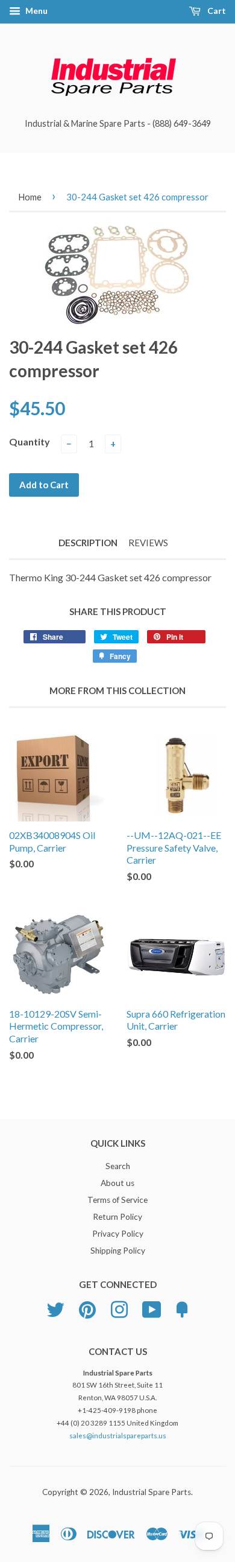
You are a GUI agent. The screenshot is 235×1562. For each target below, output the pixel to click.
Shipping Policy (117, 1250)
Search (117, 1166)
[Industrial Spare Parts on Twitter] (55, 1308)
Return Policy (117, 1217)
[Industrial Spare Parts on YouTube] (151, 1308)
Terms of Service (117, 1200)
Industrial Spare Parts (151, 1492)
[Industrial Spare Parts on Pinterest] (87, 1308)
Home (30, 196)
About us (117, 1183)
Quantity (29, 441)
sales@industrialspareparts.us (117, 1435)
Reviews (148, 542)
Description (88, 542)
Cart (215, 10)
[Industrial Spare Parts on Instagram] (119, 1308)
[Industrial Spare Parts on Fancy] (182, 1308)
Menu (36, 10)
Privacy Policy (117, 1233)
